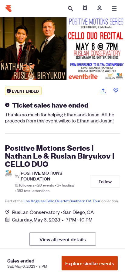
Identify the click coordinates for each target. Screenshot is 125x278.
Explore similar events (89, 263)
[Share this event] (103, 91)
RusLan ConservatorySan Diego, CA (53, 212)
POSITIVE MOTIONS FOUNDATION (41, 175)
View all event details (62, 239)
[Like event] (116, 90)
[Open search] (70, 8)
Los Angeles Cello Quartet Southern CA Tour (62, 201)
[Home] (8, 8)
